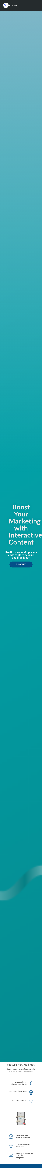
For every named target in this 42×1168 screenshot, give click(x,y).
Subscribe (21, 564)
